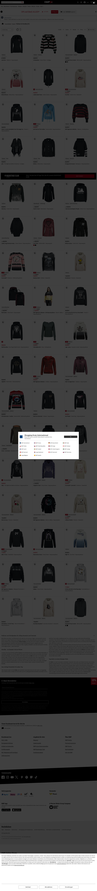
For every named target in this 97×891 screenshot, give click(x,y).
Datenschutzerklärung (19, 865)
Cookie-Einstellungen (61, 863)
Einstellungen (69, 887)
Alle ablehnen (48, 887)
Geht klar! (28, 887)
